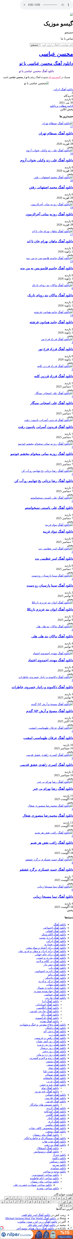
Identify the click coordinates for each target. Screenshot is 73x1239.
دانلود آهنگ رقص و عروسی (50, 1037)
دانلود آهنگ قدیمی (55, 1101)
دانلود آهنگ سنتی (56, 1064)
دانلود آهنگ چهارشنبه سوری (50, 991)
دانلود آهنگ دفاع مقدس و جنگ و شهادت (43, 1024)
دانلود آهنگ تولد (50, 1088)
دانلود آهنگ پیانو (57, 974)
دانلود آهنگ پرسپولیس (46, 1151)
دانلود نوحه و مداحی (54, 1171)
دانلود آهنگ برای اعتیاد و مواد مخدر (46, 947)
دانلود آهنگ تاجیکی (55, 977)
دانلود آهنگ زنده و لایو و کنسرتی (47, 1058)
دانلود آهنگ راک (50, 1014)
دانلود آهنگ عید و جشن (53, 1084)
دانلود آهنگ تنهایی (56, 984)
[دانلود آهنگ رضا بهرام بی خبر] (55, 781)
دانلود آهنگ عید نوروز (47, 1091)
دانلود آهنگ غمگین (55, 1094)
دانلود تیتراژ (59, 1154)
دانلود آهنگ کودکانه (55, 1111)
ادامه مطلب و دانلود (61, 105)
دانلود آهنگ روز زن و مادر (51, 1054)
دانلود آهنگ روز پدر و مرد (51, 1044)
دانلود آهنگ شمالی (55, 1074)
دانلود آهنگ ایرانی (63, 89)
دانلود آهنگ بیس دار (55, 964)
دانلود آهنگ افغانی (55, 931)
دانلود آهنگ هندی (49, 1021)
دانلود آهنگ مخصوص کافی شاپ (47, 1128)
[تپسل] (2, 1228)
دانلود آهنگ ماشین (55, 1124)
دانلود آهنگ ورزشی (55, 1144)
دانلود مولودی (58, 1168)
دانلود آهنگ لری (57, 1121)
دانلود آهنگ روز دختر (54, 1051)
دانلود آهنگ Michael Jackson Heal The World (30, 1218)
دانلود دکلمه (59, 1158)
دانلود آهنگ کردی (56, 1108)
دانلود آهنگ (60, 924)
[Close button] (71, 1228)
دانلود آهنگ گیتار (56, 1118)
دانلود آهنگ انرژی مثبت (52, 937)
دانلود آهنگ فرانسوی (47, 1017)
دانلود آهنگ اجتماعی (54, 927)
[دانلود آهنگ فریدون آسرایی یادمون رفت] (48, 420)
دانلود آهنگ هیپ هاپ (54, 1141)
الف (70, 1198)
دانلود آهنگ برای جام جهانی (50, 954)
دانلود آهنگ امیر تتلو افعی (35, 1215)
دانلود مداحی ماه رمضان (44, 1181)
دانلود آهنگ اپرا (50, 1001)
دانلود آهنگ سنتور (56, 1061)
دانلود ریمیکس (57, 1161)
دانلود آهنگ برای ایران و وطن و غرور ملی (42, 951)
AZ (61, 1205)
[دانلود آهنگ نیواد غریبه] (59, 524)
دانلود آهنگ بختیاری (55, 944)
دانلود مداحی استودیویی (45, 1174)
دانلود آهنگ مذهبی (55, 1131)
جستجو (34, 45)
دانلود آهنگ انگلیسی (47, 1007)
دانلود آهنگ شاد (57, 1068)
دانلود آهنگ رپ (57, 1034)
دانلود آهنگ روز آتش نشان (51, 1041)
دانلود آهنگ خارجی (55, 997)
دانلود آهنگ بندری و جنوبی (51, 957)
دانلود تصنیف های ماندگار (44, 1104)
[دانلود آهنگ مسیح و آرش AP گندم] (52, 704)
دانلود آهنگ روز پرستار (53, 1048)
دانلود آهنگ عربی (56, 1081)
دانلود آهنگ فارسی (55, 1098)
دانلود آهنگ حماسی (55, 994)
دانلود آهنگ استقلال (47, 1148)
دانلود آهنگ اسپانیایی (47, 1004)
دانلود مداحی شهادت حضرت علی (32, 1184)
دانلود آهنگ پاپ (57, 967)
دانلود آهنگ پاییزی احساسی (50, 971)
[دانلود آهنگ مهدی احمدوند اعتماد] (53, 653)
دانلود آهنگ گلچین (56, 1114)
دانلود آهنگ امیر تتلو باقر (41, 1225)
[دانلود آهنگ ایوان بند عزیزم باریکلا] (52, 602)
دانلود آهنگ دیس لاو (55, 1031)
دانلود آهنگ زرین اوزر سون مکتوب (37, 1221)
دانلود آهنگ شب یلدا (54, 1071)
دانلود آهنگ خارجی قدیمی (44, 1011)
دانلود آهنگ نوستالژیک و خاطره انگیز (45, 1138)
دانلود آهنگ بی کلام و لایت (51, 961)
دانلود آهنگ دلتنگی (55, 1027)
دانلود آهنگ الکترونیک (54, 934)
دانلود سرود (59, 1164)
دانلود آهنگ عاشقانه (54, 1078)
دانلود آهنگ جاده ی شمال (51, 987)
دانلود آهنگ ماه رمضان (46, 1134)
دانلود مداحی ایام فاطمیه (44, 1178)
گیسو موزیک (55, 77)
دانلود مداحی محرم (48, 1188)
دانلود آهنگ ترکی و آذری (52, 981)
